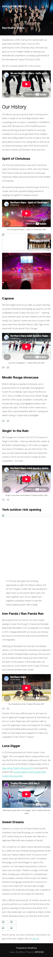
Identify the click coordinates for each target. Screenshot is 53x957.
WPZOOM (39, 952)
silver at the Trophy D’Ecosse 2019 (18, 768)
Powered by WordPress (26, 948)
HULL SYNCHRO (13, 6)
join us (35, 938)
